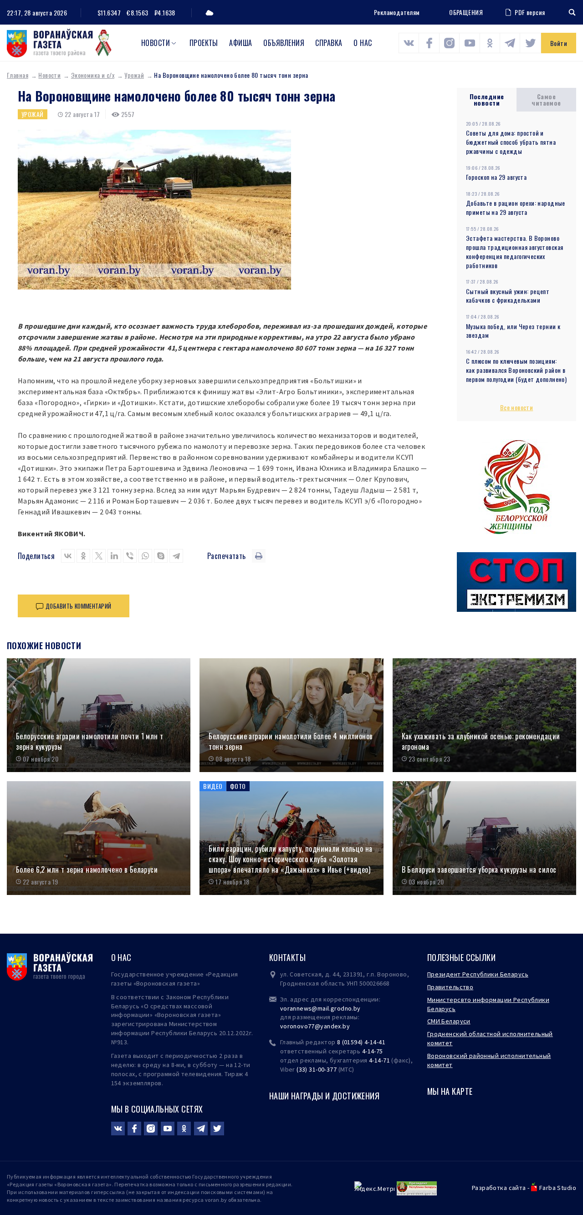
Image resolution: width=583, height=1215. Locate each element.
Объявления (283, 42)
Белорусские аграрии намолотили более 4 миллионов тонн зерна (291, 741)
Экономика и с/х (92, 75)
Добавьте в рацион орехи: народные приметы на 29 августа (515, 207)
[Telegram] (176, 556)
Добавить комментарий (78, 605)
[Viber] (130, 556)
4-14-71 (379, 1060)
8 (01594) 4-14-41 (361, 1042)
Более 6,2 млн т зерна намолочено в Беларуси (87, 869)
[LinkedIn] (114, 556)
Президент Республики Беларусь (477, 974)
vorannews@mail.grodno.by (320, 1008)
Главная (17, 75)
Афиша (240, 42)
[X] (99, 556)
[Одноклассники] (83, 556)
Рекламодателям (397, 12)
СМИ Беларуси (448, 1021)
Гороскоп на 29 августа (496, 177)
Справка (328, 42)
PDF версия (530, 12)
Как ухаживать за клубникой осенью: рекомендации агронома (481, 741)
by (346, 1026)
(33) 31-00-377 (317, 1069)
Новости (155, 42)
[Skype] (161, 556)
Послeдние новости (487, 99)
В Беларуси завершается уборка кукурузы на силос (479, 869)
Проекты (203, 42)
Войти (558, 43)
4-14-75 (372, 1051)
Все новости (516, 407)
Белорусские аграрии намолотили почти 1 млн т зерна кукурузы (89, 741)
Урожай (134, 75)
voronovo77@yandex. (311, 1026)
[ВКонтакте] (68, 556)
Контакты (287, 957)
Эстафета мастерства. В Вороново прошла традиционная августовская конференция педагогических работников (514, 251)
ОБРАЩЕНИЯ (466, 12)
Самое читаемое (546, 99)
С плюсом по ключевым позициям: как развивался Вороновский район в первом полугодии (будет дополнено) (516, 370)
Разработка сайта (499, 1188)
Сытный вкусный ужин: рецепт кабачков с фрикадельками (507, 295)
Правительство (450, 987)
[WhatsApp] (145, 556)
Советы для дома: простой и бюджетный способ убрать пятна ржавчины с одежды (511, 142)
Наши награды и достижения (324, 1096)
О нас (362, 42)
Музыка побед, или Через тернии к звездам (513, 330)
